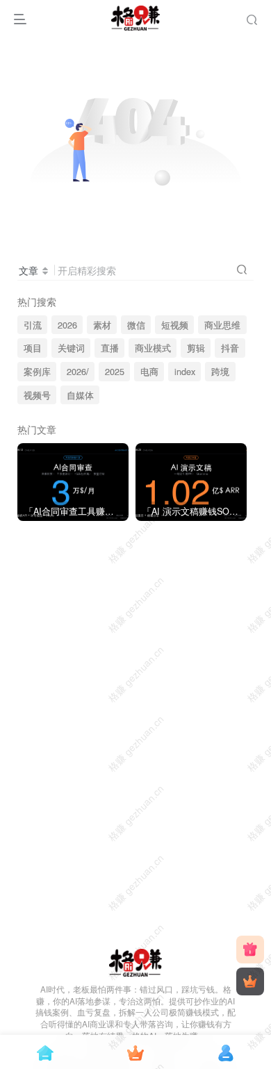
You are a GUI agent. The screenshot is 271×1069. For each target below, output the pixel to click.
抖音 (230, 348)
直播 (110, 348)
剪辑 (196, 348)
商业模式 (153, 348)
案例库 (37, 371)
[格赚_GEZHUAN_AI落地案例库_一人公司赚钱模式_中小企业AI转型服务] (136, 961)
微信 (136, 325)
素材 (102, 325)
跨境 (220, 371)
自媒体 (80, 395)
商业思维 (222, 325)
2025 (114, 371)
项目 (33, 348)
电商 (149, 371)
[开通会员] (250, 981)
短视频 (174, 325)
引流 (33, 325)
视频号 (37, 395)
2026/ (78, 371)
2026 (67, 325)
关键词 (71, 348)
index (184, 371)
